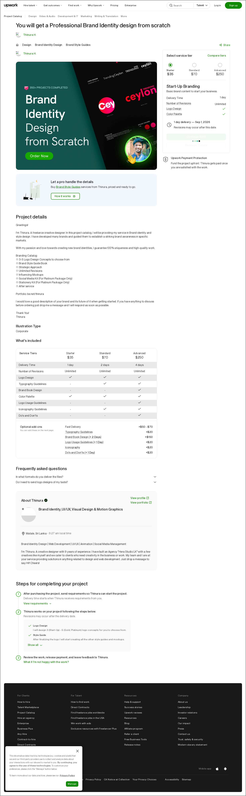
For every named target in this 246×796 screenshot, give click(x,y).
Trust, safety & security (190, 739)
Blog (127, 723)
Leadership (184, 707)
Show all (33, 645)
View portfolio (139, 502)
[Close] (77, 751)
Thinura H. (29, 34)
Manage (72, 784)
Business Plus (25, 728)
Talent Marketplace (28, 707)
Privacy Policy (93, 779)
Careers (182, 718)
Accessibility (172, 779)
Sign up (233, 5)
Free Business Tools (135, 739)
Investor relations (187, 712)
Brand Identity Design (48, 45)
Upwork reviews (133, 712)
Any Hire (22, 734)
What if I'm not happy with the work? (46, 662)
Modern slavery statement (192, 744)
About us (183, 702)
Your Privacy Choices (147, 779)
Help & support (132, 702)
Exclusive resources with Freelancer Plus (94, 728)
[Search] (171, 5)
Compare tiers (217, 55)
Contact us (184, 734)
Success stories (133, 707)
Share (226, 45)
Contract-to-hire (26, 739)
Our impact (184, 723)
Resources (130, 718)
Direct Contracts (26, 744)
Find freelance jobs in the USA (87, 718)
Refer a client (131, 734)
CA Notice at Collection (117, 779)
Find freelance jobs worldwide (88, 712)
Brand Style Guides (68, 187)
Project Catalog (13, 16)
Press (181, 728)
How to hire (23, 702)
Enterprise (23, 723)
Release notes (132, 744)
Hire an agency (26, 718)
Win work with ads (81, 723)
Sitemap (186, 779)
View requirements (36, 603)
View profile (138, 498)
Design (26, 45)
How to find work (80, 702)
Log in (217, 5)
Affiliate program (133, 728)
